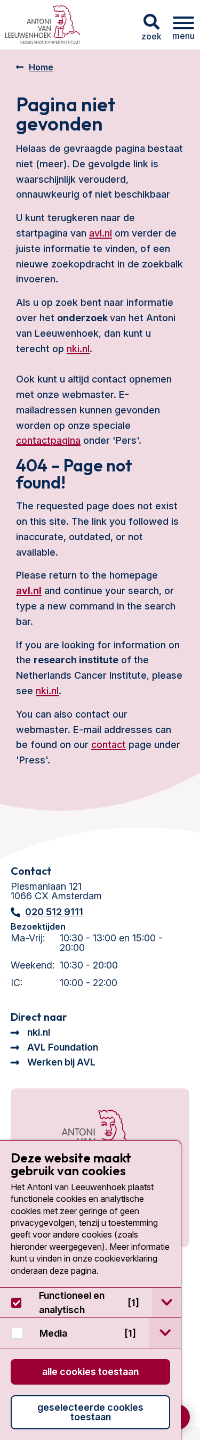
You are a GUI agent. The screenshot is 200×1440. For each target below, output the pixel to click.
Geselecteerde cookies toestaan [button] (90, 1412)
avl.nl (100, 233)
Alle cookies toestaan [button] (90, 1371)
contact (108, 744)
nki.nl (78, 348)
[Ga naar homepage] (42, 24)
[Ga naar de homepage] (83, 1137)
